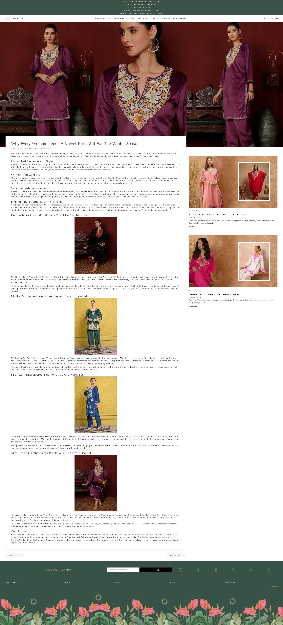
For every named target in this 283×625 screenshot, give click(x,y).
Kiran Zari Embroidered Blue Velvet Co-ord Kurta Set (40, 436)
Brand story (66, 583)
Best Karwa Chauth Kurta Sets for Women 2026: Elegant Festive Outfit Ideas (220, 215)
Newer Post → (176, 555)
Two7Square (274, 586)
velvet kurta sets (116, 156)
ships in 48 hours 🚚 (142, 7)
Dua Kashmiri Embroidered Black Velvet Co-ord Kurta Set (42, 277)
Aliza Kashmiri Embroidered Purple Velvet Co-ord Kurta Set (43, 515)
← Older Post (14, 555)
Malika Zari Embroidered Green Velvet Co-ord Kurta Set (42, 358)
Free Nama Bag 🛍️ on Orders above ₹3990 (141, 10)
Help (172, 583)
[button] (131, 18)
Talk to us (230, 583)
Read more (193, 227)
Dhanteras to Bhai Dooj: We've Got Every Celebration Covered (214, 294)
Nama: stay (11, 583)
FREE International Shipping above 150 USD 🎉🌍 (141, 13)
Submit (156, 570)
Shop (117, 583)
